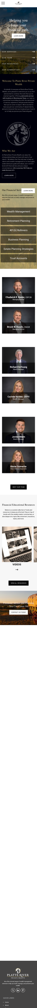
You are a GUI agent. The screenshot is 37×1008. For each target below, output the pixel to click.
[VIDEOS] (16, 569)
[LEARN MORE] (18, 301)
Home (7, 1002)
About (7, 1005)
